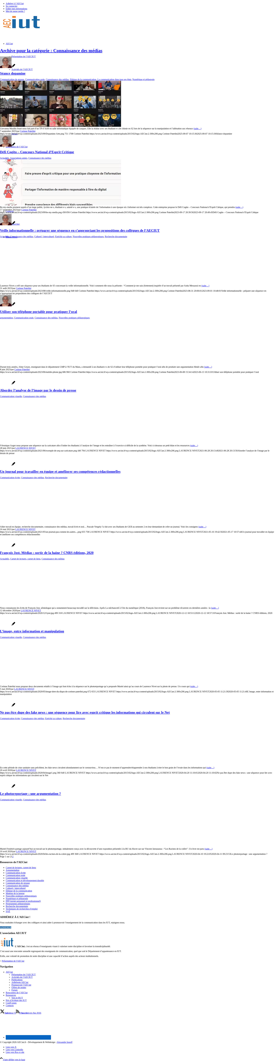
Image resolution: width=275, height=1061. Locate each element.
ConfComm (11, 1003)
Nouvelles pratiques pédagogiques (88, 236)
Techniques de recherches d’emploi (22, 909)
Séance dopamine (12, 73)
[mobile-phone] (60, 364)
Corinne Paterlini (27, 131)
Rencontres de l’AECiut (17, 992)
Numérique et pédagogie (143, 79)
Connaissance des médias (57, 79)
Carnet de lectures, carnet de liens (25, 559)
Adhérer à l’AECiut (15, 3)
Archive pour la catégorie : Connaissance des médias (51, 50)
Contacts (10, 1005)
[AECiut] (21, 28)
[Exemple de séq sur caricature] (57, 443)
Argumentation (12, 870)
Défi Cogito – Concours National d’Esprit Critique (37, 152)
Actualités (4, 158)
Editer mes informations (16, 8)
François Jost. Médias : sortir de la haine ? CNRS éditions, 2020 (47, 553)
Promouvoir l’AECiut (21, 985)
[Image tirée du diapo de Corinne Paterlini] (47, 684)
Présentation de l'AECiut (13, 961)
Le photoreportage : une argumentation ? (30, 793)
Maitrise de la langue (15, 893)
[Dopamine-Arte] (60, 126)
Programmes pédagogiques (18, 903)
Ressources (11, 995)
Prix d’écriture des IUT (16, 1000)
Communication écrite (10, 477)
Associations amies (18, 158)
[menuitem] (140, 3)
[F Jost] (23, 605)
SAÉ (8, 911)
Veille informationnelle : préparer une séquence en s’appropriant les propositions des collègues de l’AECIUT (80, 230)
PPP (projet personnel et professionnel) (23, 901)
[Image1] (46, 765)
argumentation (6, 318)
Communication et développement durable (25, 880)
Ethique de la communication (83, 79)
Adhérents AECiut (19, 982)
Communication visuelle (11, 396)
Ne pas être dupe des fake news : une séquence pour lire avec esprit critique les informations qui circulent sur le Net (85, 712)
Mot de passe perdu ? (15, 11)
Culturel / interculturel (44, 236)
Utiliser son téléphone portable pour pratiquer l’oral (38, 312)
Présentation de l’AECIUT (23, 974)
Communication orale (35, 79)
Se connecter (11, 6)
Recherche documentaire (116, 236)
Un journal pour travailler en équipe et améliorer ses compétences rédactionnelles (60, 471)
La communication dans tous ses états (114, 79)
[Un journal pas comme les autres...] (54, 524)
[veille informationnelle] (46, 283)
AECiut (9, 972)
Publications (16, 980)
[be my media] (60, 204)
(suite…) (197, 128)
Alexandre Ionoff (64, 1042)
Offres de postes (18, 987)
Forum (14, 990)
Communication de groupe (12, 79)
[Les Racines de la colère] (26, 846)
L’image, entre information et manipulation (32, 631)
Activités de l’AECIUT (22, 977)
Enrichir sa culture (63, 236)
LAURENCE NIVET (25, 448)
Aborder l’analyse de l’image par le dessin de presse (38, 390)
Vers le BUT (17, 998)
